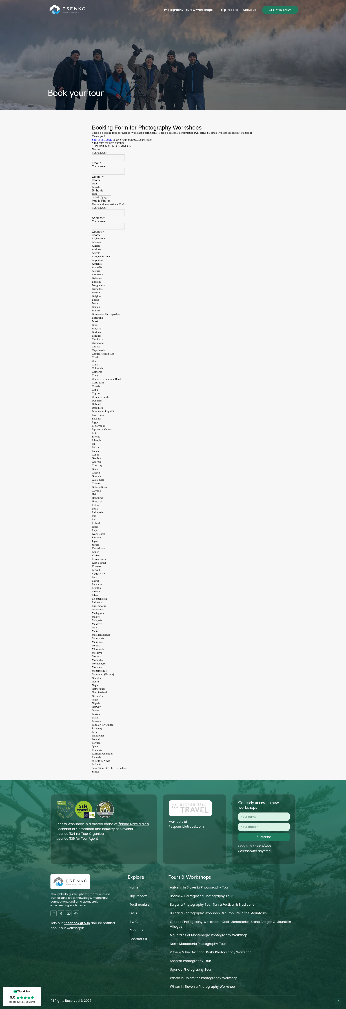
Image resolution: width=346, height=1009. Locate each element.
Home (134, 887)
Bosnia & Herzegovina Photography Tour (201, 896)
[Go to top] (338, 1001)
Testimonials (139, 904)
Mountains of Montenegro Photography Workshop (208, 935)
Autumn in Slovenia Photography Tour (199, 887)
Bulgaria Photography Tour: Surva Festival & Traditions (212, 904)
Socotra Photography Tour (190, 961)
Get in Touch (282, 10)
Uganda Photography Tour (190, 969)
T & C (133, 922)
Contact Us (138, 939)
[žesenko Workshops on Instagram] (53, 913)
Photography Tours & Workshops (188, 10)
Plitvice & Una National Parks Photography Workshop (210, 952)
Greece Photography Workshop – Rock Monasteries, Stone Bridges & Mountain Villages (230, 924)
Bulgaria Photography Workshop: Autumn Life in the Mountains (218, 913)
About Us (249, 10)
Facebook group (77, 923)
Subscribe (264, 837)
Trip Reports (229, 10)
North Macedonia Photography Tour (198, 944)
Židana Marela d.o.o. (133, 824)
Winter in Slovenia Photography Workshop (202, 987)
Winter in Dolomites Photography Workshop (203, 978)
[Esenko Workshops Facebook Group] (61, 913)
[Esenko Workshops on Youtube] (69, 913)
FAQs (133, 913)
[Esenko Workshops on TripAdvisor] (76, 913)
